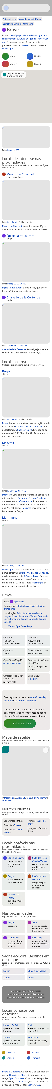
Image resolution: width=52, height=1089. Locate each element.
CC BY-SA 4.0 (19, 283)
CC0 (17, 150)
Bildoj (10, 283)
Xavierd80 (11, 345)
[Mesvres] (26, 469)
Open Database (16, 1078)
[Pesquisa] (46, 8)
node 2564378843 (12, 663)
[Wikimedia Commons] (17, 705)
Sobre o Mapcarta (11, 1071)
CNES (28, 797)
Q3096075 (33, 678)
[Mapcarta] (6, 8)
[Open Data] (11, 693)
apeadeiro (19, 601)
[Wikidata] (11, 705)
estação (40, 605)
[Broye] (26, 137)
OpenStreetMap (38, 697)
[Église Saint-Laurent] (26, 262)
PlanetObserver (39, 797)
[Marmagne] (26, 544)
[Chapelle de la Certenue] (26, 323)
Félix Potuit (12, 222)
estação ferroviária (25, 605)
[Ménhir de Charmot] (26, 200)
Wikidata (8, 700)
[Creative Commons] (36, 1066)
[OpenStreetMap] (6, 705)
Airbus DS (20, 797)
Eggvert (10, 150)
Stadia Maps (9, 797)
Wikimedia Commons (25, 700)
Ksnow (10, 490)
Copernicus (7, 800)
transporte (9, 608)
